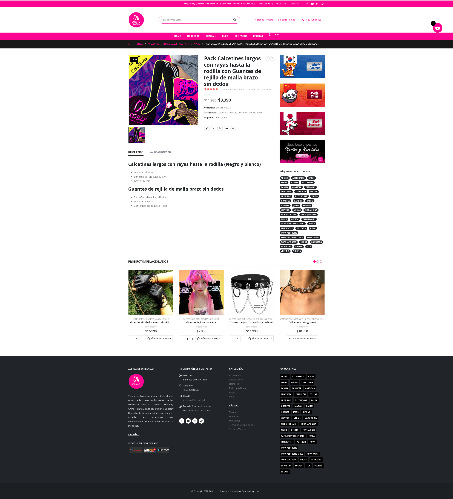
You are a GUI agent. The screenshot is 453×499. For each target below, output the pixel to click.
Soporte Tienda (237, 429)
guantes (285, 201)
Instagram (194, 421)
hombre (285, 205)
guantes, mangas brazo (157, 319)
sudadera (286, 246)
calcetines (307, 182)
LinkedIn (220, 128)
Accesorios (222, 112)
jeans (296, 205)
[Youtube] (312, 3)
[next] (272, 58)
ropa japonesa (288, 242)
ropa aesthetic (289, 233)
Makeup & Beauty (238, 388)
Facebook (207, 128)
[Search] (234, 19)
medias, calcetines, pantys (242, 112)
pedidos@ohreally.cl (194, 400)
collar (313, 191)
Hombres (234, 383)
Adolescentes (236, 379)
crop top (286, 196)
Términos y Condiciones (242, 424)
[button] (314, 261)
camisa (284, 187)
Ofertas (258, 36)
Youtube (188, 421)
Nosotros (193, 36)
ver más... (133, 434)
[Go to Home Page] (129, 44)
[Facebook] (307, 3)
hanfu (309, 201)
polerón (301, 228)
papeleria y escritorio (292, 223)
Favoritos (280, 3)
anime (311, 178)
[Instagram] (317, 3)
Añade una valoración (260, 89)
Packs (259, 112)
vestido (285, 251)
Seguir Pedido (287, 19)
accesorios (298, 178)
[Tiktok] (322, 3)
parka (312, 223)
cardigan (310, 187)
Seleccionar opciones (303, 338)
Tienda (210, 36)
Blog (225, 36)
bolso (294, 182)
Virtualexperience (253, 491)
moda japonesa (308, 214)
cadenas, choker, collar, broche (259, 319)
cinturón (301, 191)
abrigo (284, 178)
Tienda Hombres (266, 19)
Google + (226, 128)
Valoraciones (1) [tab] (160, 152)
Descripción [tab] (136, 152)
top (309, 246)
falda (315, 196)
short (303, 242)
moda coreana (288, 214)
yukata (297, 251)
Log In (275, 34)
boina (284, 182)
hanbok (298, 201)
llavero (285, 210)
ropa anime (313, 237)
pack (224, 117)
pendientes (287, 228)
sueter (298, 246)
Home (177, 36)
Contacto (240, 36)
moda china (311, 210)
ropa (313, 228)
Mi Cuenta (264, 3)
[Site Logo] (136, 20)
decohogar (301, 196)
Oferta (217, 117)
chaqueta (286, 191)
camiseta (296, 187)
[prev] (267, 58)
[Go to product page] (150, 292)
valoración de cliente (232, 89)
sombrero (316, 242)
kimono (307, 205)
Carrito (295, 3)
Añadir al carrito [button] (161, 338)
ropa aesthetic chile (292, 237)
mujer (284, 219)
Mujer (232, 392)
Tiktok (201, 421)
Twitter (213, 128)
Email (233, 128)
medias (297, 210)
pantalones (309, 219)
